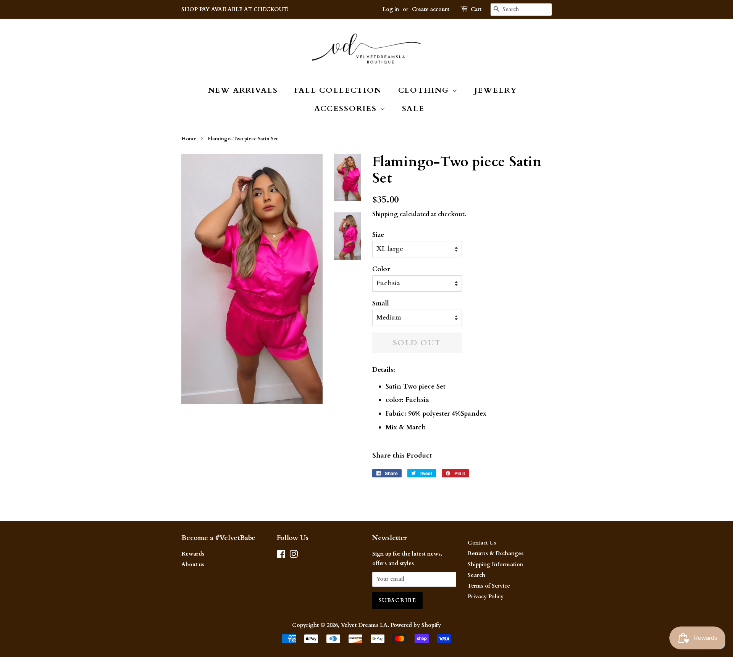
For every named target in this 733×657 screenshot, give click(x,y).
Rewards (192, 553)
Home (188, 138)
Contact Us (482, 542)
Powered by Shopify (416, 625)
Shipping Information (495, 564)
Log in (391, 9)
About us (192, 564)
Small (380, 303)
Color (381, 269)
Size (378, 234)
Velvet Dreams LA (364, 625)
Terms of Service (489, 586)
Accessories (347, 108)
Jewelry (496, 90)
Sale (413, 108)
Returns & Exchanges (495, 553)
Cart (476, 9)
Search (476, 575)
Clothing (425, 90)
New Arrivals (243, 90)
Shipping (385, 214)
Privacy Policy (486, 596)
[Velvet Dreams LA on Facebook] (281, 555)
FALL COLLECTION (338, 90)
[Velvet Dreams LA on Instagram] (293, 555)
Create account (430, 9)
